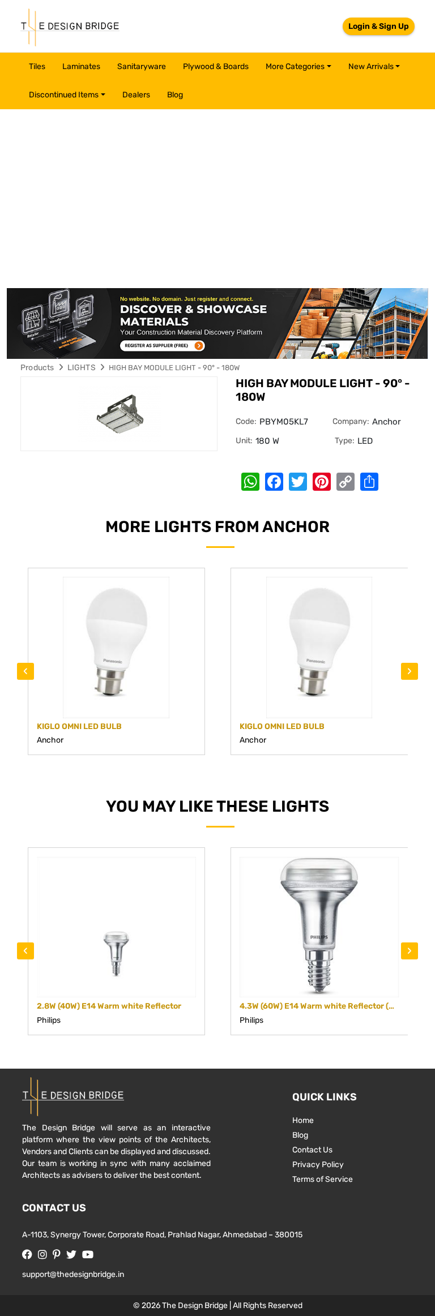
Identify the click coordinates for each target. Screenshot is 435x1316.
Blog (175, 95)
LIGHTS (81, 367)
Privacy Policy (318, 1164)
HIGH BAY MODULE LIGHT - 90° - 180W (174, 367)
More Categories (295, 66)
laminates (81, 66)
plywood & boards (216, 66)
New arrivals (371, 66)
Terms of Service (322, 1179)
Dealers (136, 95)
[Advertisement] (217, 194)
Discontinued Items (64, 95)
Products (37, 367)
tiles (37, 66)
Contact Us (312, 1150)
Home (303, 1120)
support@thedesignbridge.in (73, 1274)
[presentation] (25, 671)
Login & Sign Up (378, 26)
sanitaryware (141, 66)
